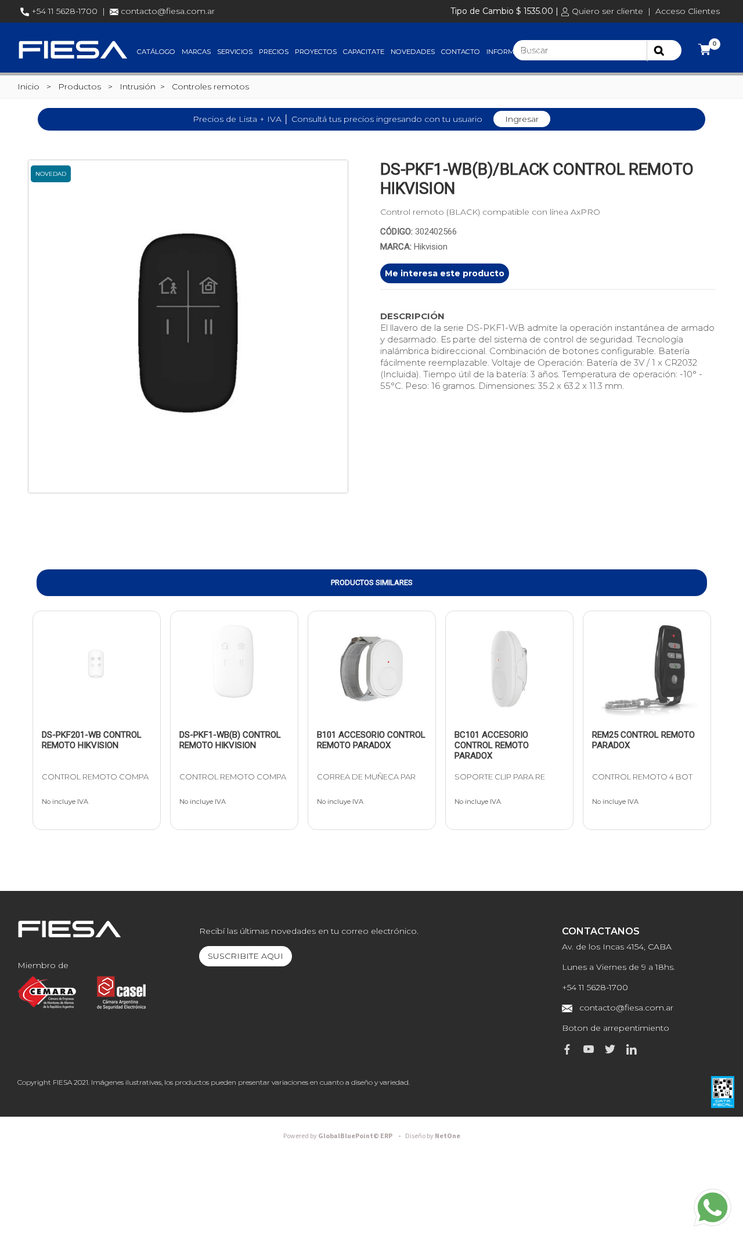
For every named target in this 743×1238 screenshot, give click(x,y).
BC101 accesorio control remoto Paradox (492, 745)
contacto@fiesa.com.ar (168, 11)
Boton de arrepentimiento (615, 1028)
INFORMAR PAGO (515, 52)
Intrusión (138, 86)
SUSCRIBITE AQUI (245, 956)
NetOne (432, 1136)
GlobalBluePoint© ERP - (343, 1136)
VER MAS (72, 717)
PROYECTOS (316, 52)
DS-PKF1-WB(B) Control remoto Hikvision (230, 740)
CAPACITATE (363, 52)
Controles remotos (210, 86)
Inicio (28, 86)
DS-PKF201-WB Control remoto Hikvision (92, 740)
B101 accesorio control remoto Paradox (371, 740)
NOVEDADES (413, 52)
